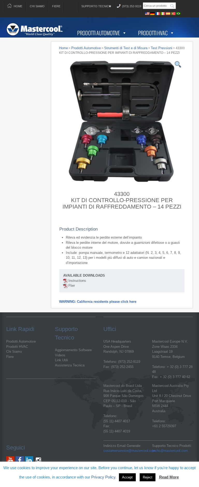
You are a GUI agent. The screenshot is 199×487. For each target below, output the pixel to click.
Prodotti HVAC (153, 32)
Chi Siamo (37, 6)
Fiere (56, 6)
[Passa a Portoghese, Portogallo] (173, 12)
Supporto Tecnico (96, 6)
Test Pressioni (161, 48)
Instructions (76, 281)
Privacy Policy (103, 477)
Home (18, 6)
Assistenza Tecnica (69, 365)
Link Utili (61, 360)
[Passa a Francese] (157, 12)
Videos (60, 355)
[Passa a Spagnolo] (168, 12)
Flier (71, 285)
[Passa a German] (152, 12)
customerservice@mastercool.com (129, 451)
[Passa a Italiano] (162, 12)
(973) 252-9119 (131, 6)
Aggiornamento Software (73, 350)
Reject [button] (147, 477)
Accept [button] (127, 477)
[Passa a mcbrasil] (178, 12)
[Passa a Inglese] (147, 12)
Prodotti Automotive (98, 32)
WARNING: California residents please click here (97, 302)
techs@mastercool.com (170, 451)
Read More (169, 477)
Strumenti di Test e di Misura (125, 48)
